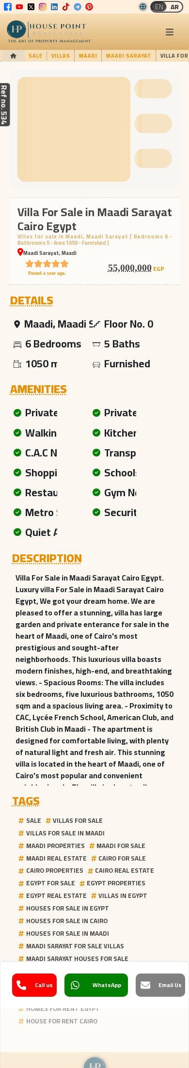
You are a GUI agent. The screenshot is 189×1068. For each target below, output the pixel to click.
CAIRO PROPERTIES (54, 870)
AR (175, 7)
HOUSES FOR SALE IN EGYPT (67, 908)
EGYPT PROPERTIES (116, 883)
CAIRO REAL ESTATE (124, 870)
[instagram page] (43, 7)
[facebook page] (8, 7)
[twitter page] (31, 7)
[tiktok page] (66, 7)
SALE (33, 820)
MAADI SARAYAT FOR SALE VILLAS (75, 946)
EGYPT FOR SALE (50, 883)
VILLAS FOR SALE (78, 820)
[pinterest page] (89, 7)
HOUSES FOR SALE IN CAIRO (67, 921)
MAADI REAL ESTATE (56, 858)
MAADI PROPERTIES (55, 845)
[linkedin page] (54, 7)
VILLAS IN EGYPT (122, 895)
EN (159, 7)
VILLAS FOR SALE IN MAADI (65, 833)
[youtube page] (19, 7)
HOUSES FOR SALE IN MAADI (67, 933)
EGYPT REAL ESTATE (56, 895)
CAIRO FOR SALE (122, 858)
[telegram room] (77, 7)
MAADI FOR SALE (120, 845)
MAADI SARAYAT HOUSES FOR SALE (77, 958)
